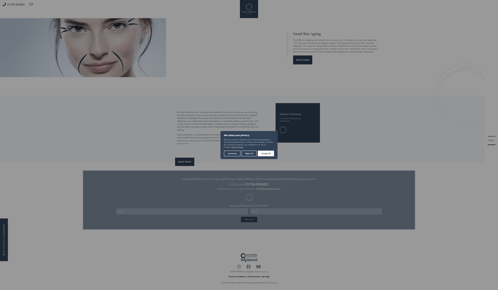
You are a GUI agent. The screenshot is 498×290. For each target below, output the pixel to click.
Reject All (249, 153)
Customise (232, 153)
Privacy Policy (237, 147)
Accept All (266, 153)
